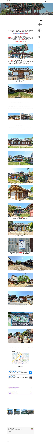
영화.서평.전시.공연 (40, 24)
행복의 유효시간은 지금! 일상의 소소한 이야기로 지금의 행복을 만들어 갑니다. (16, 429)
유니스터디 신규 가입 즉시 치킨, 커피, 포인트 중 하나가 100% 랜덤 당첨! (18, 372)
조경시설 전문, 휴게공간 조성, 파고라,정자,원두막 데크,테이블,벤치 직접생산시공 (18, 378)
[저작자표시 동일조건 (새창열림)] (15, 382)
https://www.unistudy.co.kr (12, 370)
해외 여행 (39, 37)
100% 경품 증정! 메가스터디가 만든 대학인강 (15, 371)
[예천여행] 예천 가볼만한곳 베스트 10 (13, 391)
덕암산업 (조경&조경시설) (12, 376)
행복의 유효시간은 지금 (9, 0)
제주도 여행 (39, 36)
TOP (45, 440)
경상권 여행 (39, 35)
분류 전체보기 (39, 23)
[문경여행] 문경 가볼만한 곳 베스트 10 (13, 392)
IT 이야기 (39, 25)
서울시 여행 (39, 29)
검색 (43, 1)
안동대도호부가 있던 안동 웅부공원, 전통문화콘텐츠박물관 (20, 33)
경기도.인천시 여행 (39, 30)
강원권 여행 (39, 31)
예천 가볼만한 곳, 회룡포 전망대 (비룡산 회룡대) (14, 387)
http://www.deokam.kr (11, 375)
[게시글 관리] (10, 382)
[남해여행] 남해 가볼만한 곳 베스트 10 (13, 393)
